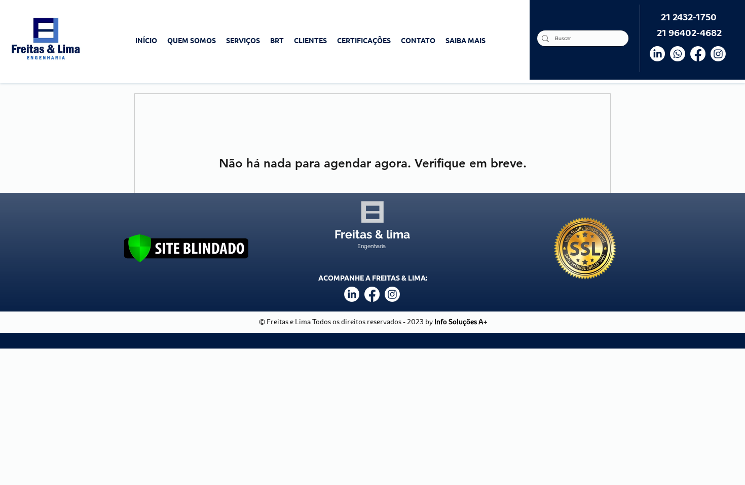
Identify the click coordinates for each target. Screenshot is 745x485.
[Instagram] (718, 53)
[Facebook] (697, 53)
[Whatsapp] (677, 53)
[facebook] (372, 294)
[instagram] (392, 294)
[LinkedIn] (657, 53)
